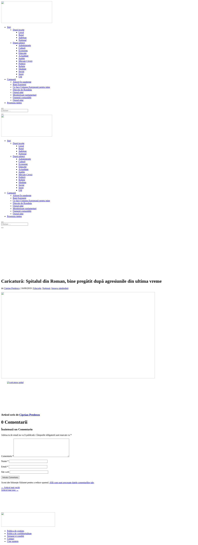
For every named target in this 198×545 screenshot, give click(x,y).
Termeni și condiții (15, 536)
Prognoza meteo (14, 103)
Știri (9, 27)
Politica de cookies (15, 531)
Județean (23, 37)
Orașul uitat (18, 92)
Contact (10, 538)
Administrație (25, 45)
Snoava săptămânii (59, 288)
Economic (23, 50)
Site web (5, 472)
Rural (21, 35)
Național (22, 40)
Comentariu (7, 456)
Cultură (22, 48)
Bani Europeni (19, 84)
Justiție (22, 58)
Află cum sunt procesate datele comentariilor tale (71, 482)
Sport (21, 74)
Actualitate (23, 56)
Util (20, 76)
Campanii (11, 79)
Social (21, 71)
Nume (5, 461)
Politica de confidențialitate (19, 533)
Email (4, 466)
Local (21, 32)
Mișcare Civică (25, 61)
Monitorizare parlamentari (24, 95)
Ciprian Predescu (12, 288)
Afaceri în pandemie (22, 82)
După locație (18, 30)
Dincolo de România (22, 89)
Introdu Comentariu (10, 477)
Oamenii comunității (22, 97)
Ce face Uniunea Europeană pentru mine (31, 87)
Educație (23, 53)
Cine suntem (12, 541)
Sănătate (22, 69)
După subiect (19, 43)
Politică (22, 63)
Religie (22, 66)
